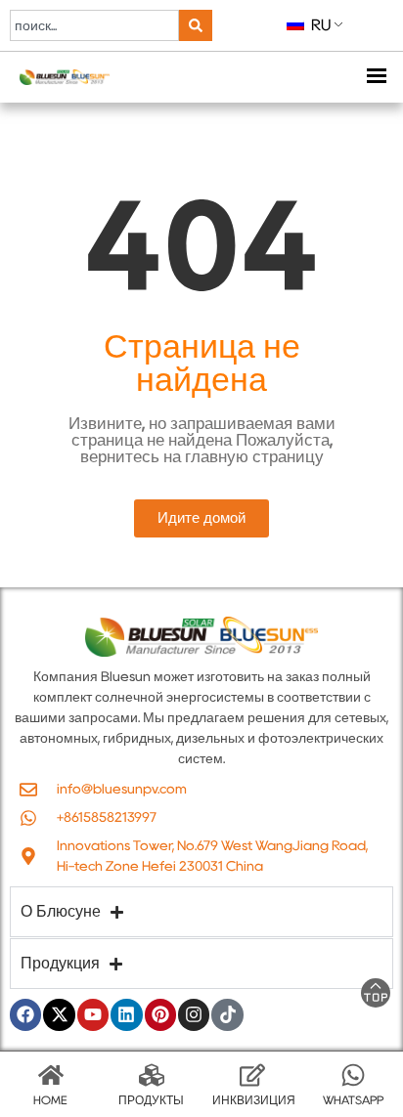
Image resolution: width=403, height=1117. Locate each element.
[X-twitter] (58, 1014)
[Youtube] (93, 1014)
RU (319, 25)
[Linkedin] (126, 1014)
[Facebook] (25, 1014)
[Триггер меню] (376, 77)
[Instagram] (193, 1014)
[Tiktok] (227, 1014)
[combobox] (94, 25)
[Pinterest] (160, 1014)
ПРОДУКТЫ (151, 1100)
